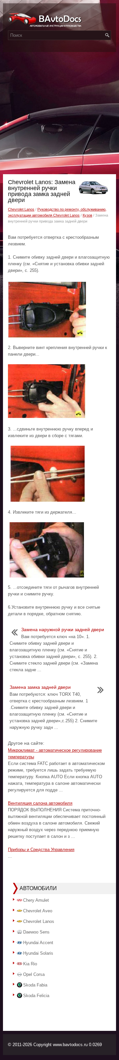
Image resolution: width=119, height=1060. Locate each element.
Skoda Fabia (35, 985)
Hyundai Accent (38, 942)
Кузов (87, 215)
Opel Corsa (34, 974)
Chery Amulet (36, 900)
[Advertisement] (59, 111)
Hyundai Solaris (38, 953)
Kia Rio (30, 963)
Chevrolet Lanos (21, 209)
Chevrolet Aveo (37, 910)
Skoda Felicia (36, 995)
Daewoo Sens (36, 932)
